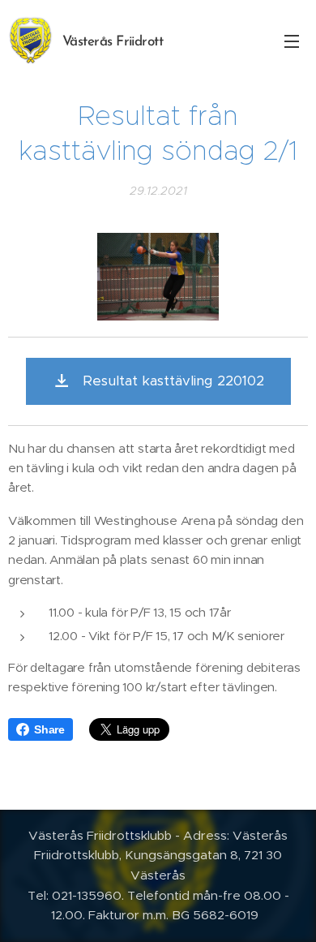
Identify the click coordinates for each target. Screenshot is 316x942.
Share (49, 729)
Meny (291, 40)
